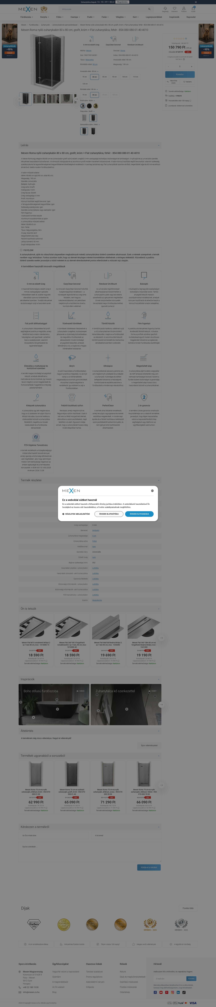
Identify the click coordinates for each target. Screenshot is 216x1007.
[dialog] (108, 503)
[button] (76, 514)
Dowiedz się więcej (139, 507)
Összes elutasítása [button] (108, 514)
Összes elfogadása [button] (139, 514)
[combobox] (152, 491)
